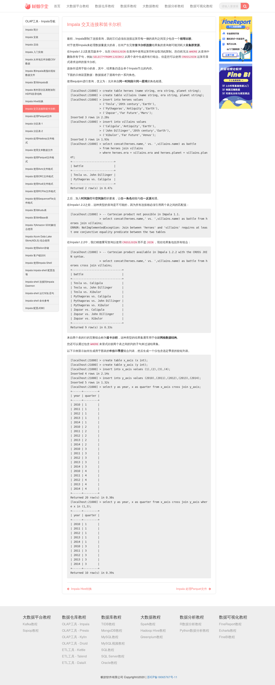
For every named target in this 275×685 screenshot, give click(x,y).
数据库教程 (128, 6)
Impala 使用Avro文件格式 (39, 168)
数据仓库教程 (104, 6)
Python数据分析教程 (194, 630)
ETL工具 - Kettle (73, 649)
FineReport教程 (230, 624)
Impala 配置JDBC (35, 308)
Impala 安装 (31, 37)
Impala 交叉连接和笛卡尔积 (40, 108)
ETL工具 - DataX (74, 662)
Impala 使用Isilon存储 (37, 247)
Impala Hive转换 (34, 101)
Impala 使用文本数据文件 (39, 149)
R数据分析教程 (191, 624)
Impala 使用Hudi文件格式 (39, 183)
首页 (57, 6)
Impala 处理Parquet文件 (38, 116)
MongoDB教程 (111, 630)
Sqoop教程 (31, 630)
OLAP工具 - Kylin (74, 637)
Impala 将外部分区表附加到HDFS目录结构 (40, 91)
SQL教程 (107, 649)
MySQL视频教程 (113, 643)
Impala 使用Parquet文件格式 (39, 159)
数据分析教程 (174, 6)
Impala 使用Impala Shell (38, 262)
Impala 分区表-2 (34, 131)
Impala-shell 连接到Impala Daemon (39, 283)
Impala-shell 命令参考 (37, 300)
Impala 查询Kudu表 (36, 210)
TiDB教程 (108, 624)
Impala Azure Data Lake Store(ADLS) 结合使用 (38, 238)
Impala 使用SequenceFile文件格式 (40, 200)
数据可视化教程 (201, 6)
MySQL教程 (109, 637)
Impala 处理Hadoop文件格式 (39, 140)
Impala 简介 (31, 29)
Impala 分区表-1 (34, 123)
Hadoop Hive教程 (153, 630)
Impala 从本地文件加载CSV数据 (40, 61)
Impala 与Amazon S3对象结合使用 (40, 227)
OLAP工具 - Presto (75, 630)
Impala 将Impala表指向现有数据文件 (40, 72)
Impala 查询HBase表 (36, 217)
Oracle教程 (109, 662)
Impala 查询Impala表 (36, 82)
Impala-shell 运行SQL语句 (39, 293)
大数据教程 (151, 6)
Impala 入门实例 (34, 52)
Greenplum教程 (152, 637)
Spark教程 (148, 624)
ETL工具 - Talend (74, 656)
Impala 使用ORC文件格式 (39, 176)
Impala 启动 (31, 44)
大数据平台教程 (77, 6)
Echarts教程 (227, 630)
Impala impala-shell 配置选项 (40, 272)
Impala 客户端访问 (35, 255)
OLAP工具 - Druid (75, 643)
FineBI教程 (227, 637)
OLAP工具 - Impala (75, 624)
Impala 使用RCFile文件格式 (40, 191)
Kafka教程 (30, 624)
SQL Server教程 (112, 656)
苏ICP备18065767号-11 (162, 677)
